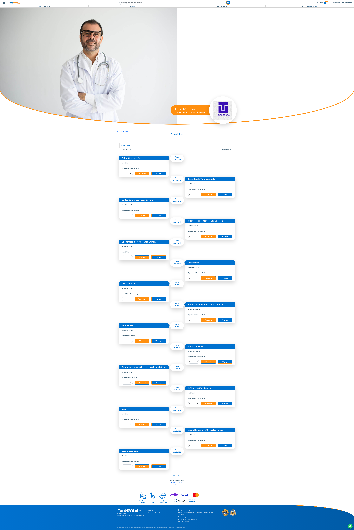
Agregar (159, 173)
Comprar (143, 173)
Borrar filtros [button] (225, 149)
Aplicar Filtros (125, 145)
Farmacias (133, 6)
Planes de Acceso (44, 6)
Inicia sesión (336, 2)
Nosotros (150, 510)
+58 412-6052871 (177, 482)
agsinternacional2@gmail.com (188, 519)
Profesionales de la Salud (310, 6)
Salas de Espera (122, 131)
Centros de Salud (221, 6)
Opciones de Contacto (154, 513)
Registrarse (348, 2)
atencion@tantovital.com (177, 485)
